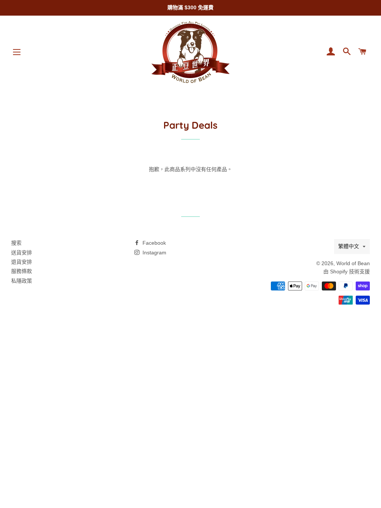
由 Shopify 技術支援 (346, 271)
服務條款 (21, 271)
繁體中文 (348, 246)
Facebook (153, 243)
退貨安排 (21, 262)
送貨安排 (21, 252)
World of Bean (353, 263)
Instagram (153, 252)
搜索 (16, 243)
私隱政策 (21, 281)
